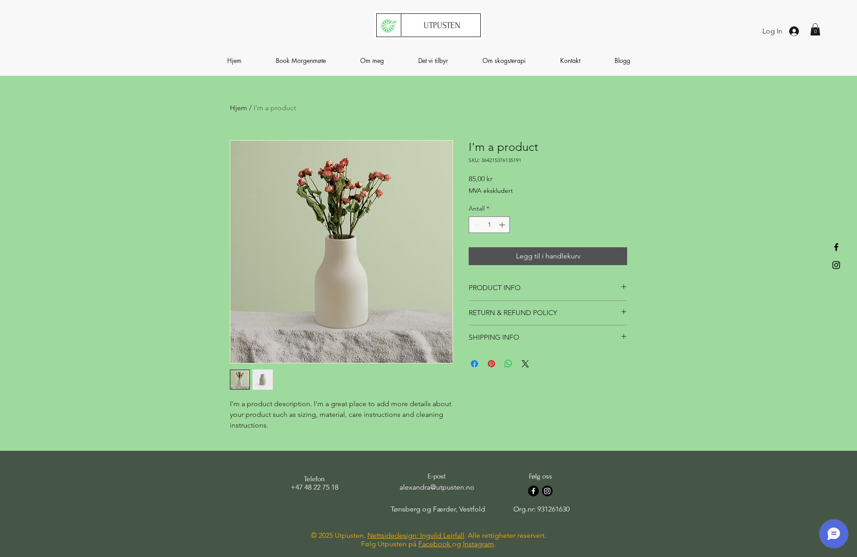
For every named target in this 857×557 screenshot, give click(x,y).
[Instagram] (836, 265)
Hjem (238, 108)
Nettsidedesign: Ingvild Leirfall (415, 535)
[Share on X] (525, 363)
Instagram (478, 544)
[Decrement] (475, 225)
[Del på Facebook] (474, 363)
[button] (815, 29)
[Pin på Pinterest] (491, 363)
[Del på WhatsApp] (508, 363)
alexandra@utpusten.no (436, 487)
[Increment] (502, 225)
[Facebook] (836, 247)
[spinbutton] (489, 225)
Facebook (435, 544)
